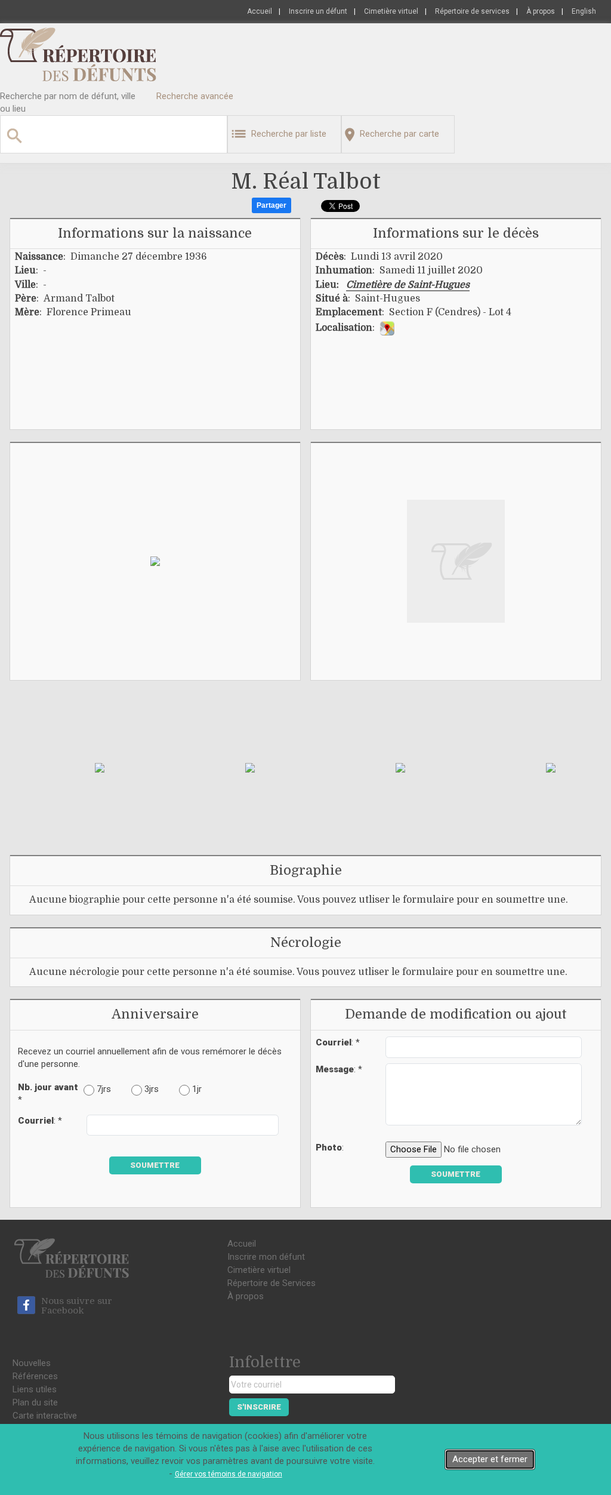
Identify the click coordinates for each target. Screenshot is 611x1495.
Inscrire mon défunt (266, 1256)
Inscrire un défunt (318, 11)
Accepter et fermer (489, 1459)
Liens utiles (35, 1389)
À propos (540, 11)
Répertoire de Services (271, 1283)
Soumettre (155, 1165)
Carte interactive (45, 1415)
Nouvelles (32, 1363)
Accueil (259, 11)
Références (35, 1376)
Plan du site (35, 1402)
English (584, 11)
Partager (271, 205)
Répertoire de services (472, 11)
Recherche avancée (194, 96)
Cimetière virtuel (391, 11)
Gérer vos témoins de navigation (228, 1474)
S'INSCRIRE (259, 1406)
